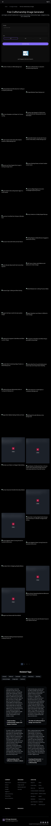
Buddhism (41, 801)
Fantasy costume (34, 793)
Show (13, 451)
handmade (18, 676)
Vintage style (15, 679)
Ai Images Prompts (13, 6)
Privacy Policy (8, 796)
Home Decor (30, 676)
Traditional (22, 679)
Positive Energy (42, 799)
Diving (40, 785)
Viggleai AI (7, 791)
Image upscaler (21, 784)
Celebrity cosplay (42, 793)
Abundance (33, 796)
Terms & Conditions (9, 798)
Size (4, 35)
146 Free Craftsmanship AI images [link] (27, 6)
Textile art (11, 676)
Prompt (4, 25)
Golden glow (33, 804)
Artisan (24, 676)
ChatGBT (7, 789)
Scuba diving (33, 785)
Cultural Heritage (6, 679)
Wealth (40, 796)
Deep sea (33, 782)
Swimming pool (42, 804)
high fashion (41, 788)
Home (6, 6)
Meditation (33, 799)
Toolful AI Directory (9, 793)
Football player (42, 790)
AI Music (7, 784)
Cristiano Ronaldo (34, 790)
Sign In (48, 1)
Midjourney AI (8, 782)
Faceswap (20, 789)
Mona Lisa (33, 788)
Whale (40, 782)
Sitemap (6, 787)
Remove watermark (22, 787)
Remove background (22, 782)
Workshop (38, 676)
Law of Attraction (34, 801)
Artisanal (4, 676)
